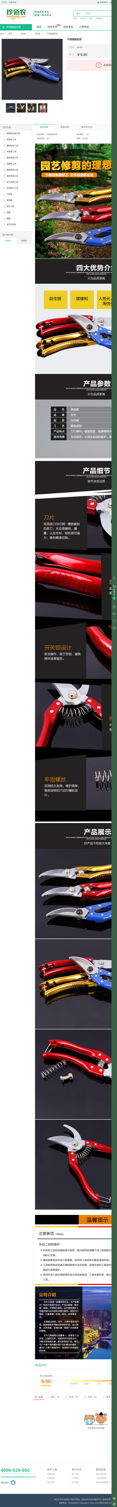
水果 (90, 19)
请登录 (4, 2)
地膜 (8, 212)
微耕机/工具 (11, 164)
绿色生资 (52, 27)
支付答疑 (75, 1482)
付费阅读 (84, 27)
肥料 (75, 19)
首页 (39, 27)
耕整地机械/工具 (13, 133)
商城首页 (102, 2)
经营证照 (106, 1499)
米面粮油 (99, 19)
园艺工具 (10, 206)
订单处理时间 (101, 1478)
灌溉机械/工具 (12, 170)
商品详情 (64, 127)
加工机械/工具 (12, 182)
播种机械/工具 (12, 146)
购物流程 (51, 1474)
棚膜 (8, 219)
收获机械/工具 (12, 176)
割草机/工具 (11, 140)
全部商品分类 (13, 27)
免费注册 (12, 2)
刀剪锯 (37, 34)
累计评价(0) (86, 127)
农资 (10, 34)
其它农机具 (11, 224)
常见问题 (51, 1482)
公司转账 (75, 1478)
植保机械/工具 (12, 158)
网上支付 (75, 1474)
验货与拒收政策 (102, 1482)
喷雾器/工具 (11, 152)
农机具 (82, 19)
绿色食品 (68, 27)
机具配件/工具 (12, 188)
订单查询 (51, 1478)
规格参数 (44, 127)
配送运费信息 (101, 1474)
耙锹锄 (9, 200)
